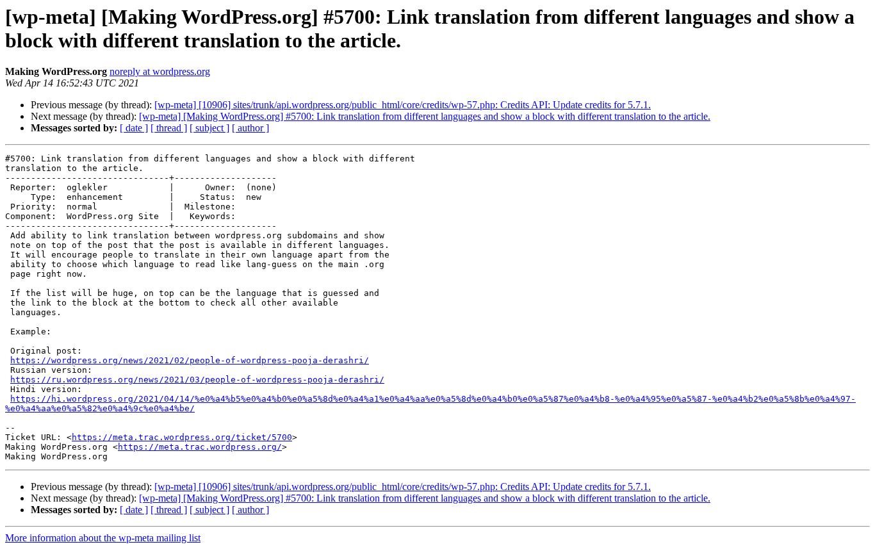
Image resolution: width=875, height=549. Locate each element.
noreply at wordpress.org (160, 71)
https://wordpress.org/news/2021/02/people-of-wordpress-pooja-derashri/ (189, 360)
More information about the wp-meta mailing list (102, 537)
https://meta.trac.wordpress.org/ (200, 447)
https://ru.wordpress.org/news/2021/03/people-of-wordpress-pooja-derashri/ (197, 379)
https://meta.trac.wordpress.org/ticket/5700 (182, 437)
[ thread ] (169, 127)
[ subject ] (209, 127)
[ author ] (250, 127)
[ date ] (134, 127)
